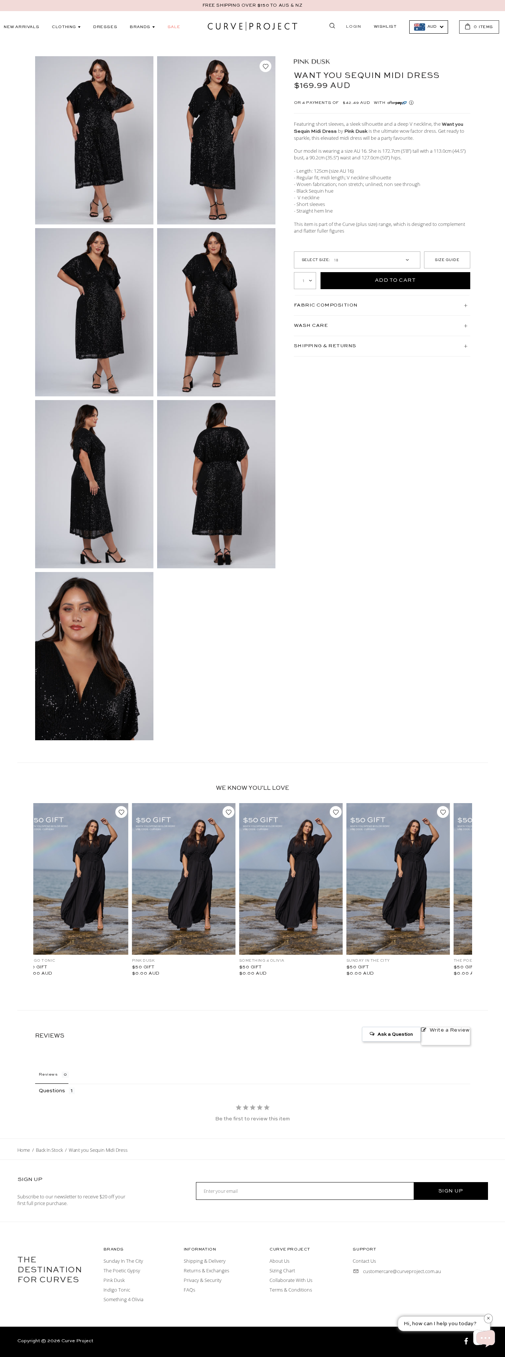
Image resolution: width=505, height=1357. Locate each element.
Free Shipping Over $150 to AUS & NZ (253, 5)
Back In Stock (49, 1150)
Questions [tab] (52, 1090)
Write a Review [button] (450, 1030)
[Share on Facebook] (466, 1342)
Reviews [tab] (48, 1075)
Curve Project (77, 1341)
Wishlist (385, 27)
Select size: (316, 260)
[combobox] (428, 27)
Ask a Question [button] (395, 1034)
